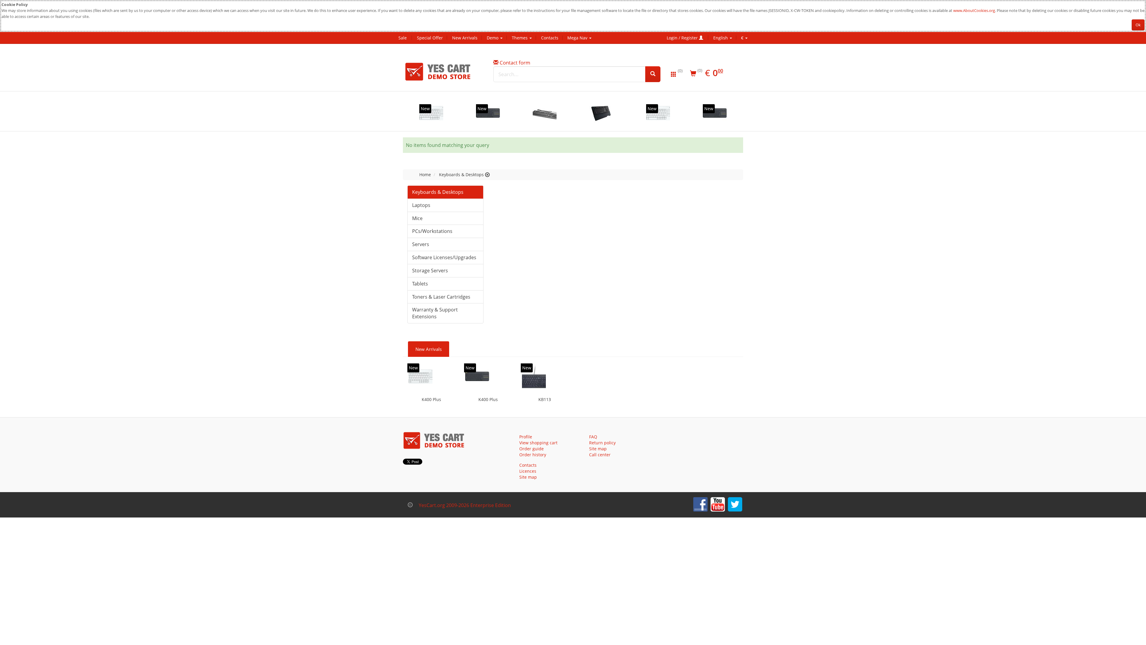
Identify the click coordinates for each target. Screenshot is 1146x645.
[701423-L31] (545, 113)
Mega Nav (578, 38)
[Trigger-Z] (601, 113)
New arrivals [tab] (428, 349)
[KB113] (534, 376)
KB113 (544, 399)
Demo (493, 38)
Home (425, 174)
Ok (1138, 24)
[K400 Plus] (431, 113)
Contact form (515, 62)
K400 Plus (431, 399)
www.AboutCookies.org (974, 10)
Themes (520, 38)
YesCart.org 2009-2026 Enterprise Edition (465, 505)
